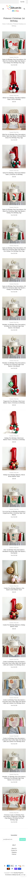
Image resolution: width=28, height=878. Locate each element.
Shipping (14, 852)
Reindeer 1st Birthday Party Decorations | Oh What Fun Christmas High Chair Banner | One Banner (14, 326)
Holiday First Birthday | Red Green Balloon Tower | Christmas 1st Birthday (14, 438)
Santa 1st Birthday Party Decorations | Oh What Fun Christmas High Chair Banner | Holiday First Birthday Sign (14, 211)
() (22, 1)
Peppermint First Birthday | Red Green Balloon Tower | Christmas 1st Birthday (14, 401)
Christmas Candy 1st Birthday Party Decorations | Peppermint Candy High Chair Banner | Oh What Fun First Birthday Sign (14, 817)
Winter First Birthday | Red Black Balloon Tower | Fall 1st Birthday (14, 98)
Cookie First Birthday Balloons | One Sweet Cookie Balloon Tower (14, 588)
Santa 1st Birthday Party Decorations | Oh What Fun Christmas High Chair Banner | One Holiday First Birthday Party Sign (14, 61)
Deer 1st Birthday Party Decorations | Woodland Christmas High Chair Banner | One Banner (14, 551)
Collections (9, 24)
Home (4, 24)
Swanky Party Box (14, 57)
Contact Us (14, 850)
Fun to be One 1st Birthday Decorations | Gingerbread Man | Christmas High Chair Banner (14, 513)
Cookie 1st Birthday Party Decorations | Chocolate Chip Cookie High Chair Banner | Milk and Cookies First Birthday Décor (14, 663)
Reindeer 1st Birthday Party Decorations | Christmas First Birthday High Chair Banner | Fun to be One (14, 778)
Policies (14, 854)
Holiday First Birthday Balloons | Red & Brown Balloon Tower (14, 475)
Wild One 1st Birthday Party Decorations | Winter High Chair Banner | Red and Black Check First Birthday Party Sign (14, 136)
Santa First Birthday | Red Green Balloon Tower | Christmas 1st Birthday (14, 173)
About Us (14, 848)
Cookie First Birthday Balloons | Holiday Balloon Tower (14, 625)
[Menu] (3, 9)
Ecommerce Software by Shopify (14, 874)
